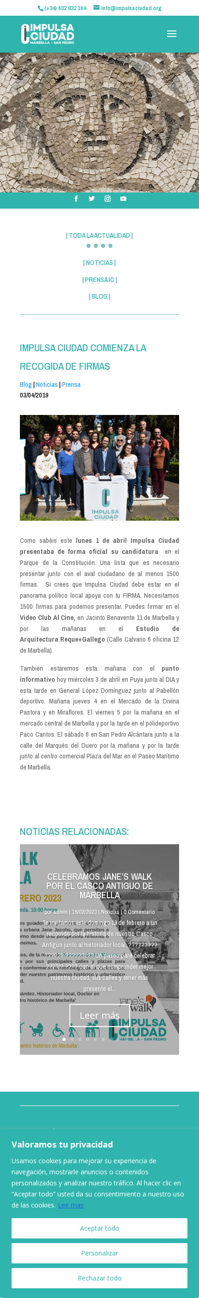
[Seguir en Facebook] (76, 199)
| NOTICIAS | (99, 262)
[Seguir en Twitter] (92, 199)
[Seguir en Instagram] (107, 199)
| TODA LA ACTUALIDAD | (99, 235)
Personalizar (99, 1253)
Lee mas (71, 1205)
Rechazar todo (100, 1278)
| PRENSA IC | (99, 279)
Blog (26, 384)
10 (135, 1039)
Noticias (47, 384)
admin (60, 912)
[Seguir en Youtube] (123, 199)
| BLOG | (99, 296)
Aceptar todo (99, 1228)
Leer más (100, 1015)
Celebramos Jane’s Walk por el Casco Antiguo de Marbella (99, 885)
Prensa (71, 384)
